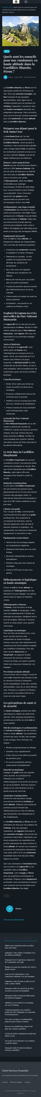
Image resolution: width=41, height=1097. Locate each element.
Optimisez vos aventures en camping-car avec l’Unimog (19, 1004)
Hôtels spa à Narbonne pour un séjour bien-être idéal (19, 946)
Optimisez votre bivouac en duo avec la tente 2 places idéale (20, 982)
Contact (27, 1082)
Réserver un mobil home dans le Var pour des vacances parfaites (19, 1027)
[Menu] (26, 1)
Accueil (4, 7)
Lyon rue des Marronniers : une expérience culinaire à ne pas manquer (20, 975)
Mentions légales (16, 1082)
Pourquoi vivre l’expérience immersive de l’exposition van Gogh (20, 961)
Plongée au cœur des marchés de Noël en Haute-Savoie (20, 968)
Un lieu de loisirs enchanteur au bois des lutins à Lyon (20, 1034)
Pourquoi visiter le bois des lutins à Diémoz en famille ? (18, 1049)
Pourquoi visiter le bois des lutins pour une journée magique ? (20, 996)
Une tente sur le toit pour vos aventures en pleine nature (20, 1042)
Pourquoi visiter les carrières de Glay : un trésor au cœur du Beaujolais (19, 989)
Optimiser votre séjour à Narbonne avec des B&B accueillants (20, 954)
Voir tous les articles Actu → (14, 920)
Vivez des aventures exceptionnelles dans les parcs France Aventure (18, 1020)
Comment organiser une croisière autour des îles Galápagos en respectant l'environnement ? (20, 1012)
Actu (10, 7)
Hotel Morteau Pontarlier (15, 1070)
